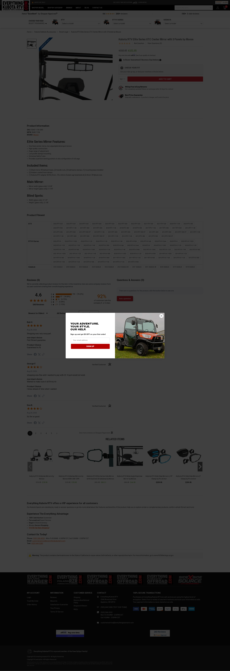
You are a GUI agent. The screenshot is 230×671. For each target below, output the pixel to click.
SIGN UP (90, 346)
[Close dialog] (161, 316)
